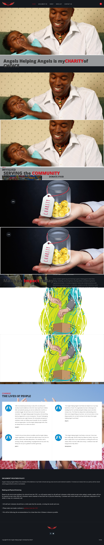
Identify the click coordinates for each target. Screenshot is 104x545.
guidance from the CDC (31, 508)
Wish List (59, 4)
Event (51, 4)
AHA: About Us (42, 4)
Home (34, 4)
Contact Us (68, 4)
